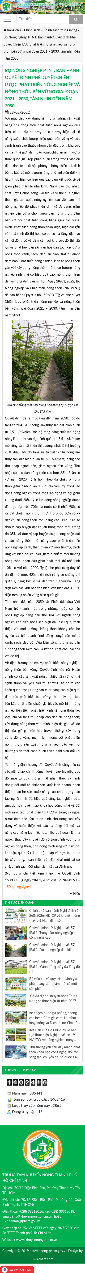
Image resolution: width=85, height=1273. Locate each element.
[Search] (76, 19)
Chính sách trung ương (60, 30)
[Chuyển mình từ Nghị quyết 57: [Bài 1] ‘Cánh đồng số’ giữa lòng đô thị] (16, 967)
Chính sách (32, 30)
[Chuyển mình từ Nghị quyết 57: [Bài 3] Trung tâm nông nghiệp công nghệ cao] (16, 933)
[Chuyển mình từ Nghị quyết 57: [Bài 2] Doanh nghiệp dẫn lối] (16, 950)
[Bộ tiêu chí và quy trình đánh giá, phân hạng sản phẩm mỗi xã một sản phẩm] (16, 984)
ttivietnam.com (42, 1259)
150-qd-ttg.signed (18, 887)
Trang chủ (14, 30)
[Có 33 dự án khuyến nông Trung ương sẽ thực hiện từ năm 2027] (16, 1001)
